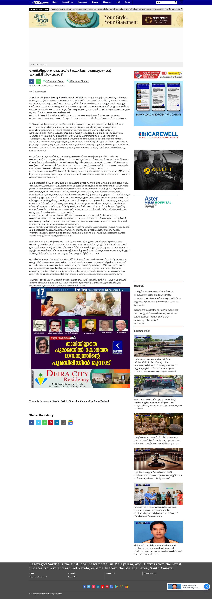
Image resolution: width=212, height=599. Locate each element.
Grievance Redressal (38, 577)
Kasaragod (82, 2)
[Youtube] (102, 586)
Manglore (107, 2)
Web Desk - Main (39, 86)
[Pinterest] (107, 586)
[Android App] (115, 586)
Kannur (95, 2)
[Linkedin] (97, 586)
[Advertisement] (103, 45)
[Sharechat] (126, 586)
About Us (71, 573)
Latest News (67, 2)
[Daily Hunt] (121, 586)
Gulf (118, 2)
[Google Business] (110, 586)
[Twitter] (88, 586)
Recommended (142, 331)
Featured (139, 286)
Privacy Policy (150, 573)
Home (55, 2)
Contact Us (110, 573)
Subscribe (72, 577)
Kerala (127, 2)
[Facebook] (84, 586)
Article (43, 65)
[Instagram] (93, 586)
